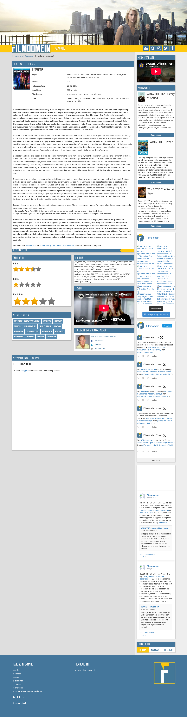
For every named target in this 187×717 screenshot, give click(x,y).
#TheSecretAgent (148, 440)
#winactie (141, 371)
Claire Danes (58, 321)
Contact (16, 677)
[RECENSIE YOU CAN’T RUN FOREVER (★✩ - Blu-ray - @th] (166, 274)
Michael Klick (59, 331)
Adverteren (18, 687)
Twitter (98, 344)
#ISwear (144, 391)
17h (157, 337)
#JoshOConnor (164, 371)
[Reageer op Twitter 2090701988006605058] (139, 378)
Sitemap (17, 684)
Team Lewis (31, 245)
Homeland (57, 326)
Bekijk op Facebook (147, 554)
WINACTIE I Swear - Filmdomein (154, 528)
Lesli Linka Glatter (32, 331)
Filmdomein (17, 56)
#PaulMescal (151, 371)
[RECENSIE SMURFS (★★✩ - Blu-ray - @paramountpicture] (146, 274)
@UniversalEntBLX (164, 374)
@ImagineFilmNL (144, 396)
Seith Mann (30, 337)
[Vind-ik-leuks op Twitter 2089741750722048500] (148, 427)
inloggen (24, 370)
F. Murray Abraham (45, 326)
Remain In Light (146, 512)
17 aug (158, 435)
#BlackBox (161, 347)
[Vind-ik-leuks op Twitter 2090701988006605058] (148, 378)
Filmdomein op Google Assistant (27, 691)
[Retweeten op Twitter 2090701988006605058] (143, 378)
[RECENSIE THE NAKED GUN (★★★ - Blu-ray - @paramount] (146, 254)
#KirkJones (142, 394)
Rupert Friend (19, 337)
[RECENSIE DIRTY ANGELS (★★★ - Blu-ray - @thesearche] (146, 294)
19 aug (158, 386)
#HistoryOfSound (148, 369)
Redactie (17, 673)
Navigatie (60, 48)
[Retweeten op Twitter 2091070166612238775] (143, 356)
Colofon (16, 670)
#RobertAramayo (155, 394)
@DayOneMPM (148, 374)
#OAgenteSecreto (153, 442)
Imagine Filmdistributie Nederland (154, 510)
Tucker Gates (51, 337)
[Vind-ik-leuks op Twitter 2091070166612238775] (148, 356)
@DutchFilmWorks (145, 352)
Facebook (99, 340)
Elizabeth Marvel (30, 326)
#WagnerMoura (168, 442)
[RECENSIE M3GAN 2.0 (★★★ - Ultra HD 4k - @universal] (166, 294)
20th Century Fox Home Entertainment (57, 245)
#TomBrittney (155, 350)
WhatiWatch (100, 348)
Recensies (29, 56)
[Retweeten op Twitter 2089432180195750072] (143, 451)
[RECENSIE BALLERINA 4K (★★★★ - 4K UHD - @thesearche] (166, 254)
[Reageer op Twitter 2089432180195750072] (139, 451)
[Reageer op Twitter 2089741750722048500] (139, 427)
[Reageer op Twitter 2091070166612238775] (139, 356)
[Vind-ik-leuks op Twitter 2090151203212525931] (148, 400)
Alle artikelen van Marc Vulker (104, 336)
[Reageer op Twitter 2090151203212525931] (139, 400)
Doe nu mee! (156, 135)
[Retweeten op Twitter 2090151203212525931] (143, 400)
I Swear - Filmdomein (150, 607)
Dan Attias (17, 326)
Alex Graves (47, 321)
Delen (144, 557)
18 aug (158, 408)
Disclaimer (18, 680)
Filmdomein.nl (19, 703)
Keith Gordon (18, 331)
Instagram (168, 650)
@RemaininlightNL (161, 396)
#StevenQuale (143, 350)
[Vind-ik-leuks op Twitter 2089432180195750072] (148, 451)
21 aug (158, 364)
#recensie (152, 347)
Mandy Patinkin (47, 331)
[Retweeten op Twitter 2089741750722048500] (143, 427)
